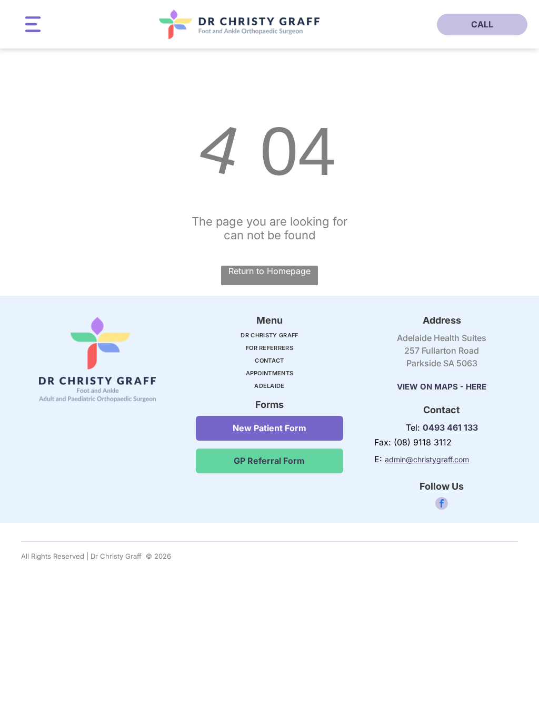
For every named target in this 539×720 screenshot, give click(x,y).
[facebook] (441, 504)
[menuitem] (269, 338)
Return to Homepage (269, 271)
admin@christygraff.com (427, 459)
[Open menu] (33, 24)
